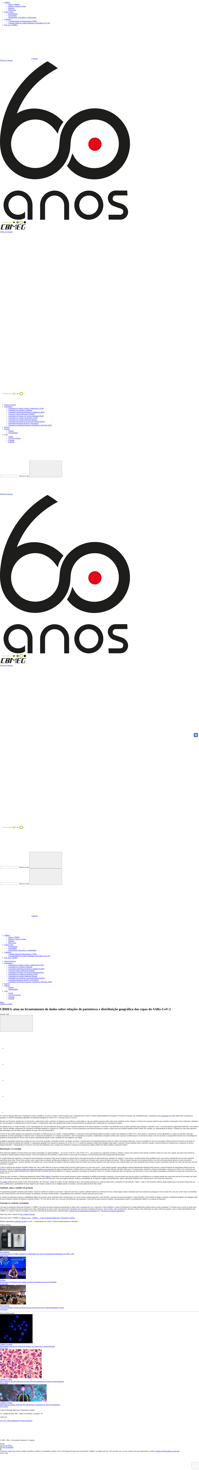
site (56, 1207)
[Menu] (15, 492)
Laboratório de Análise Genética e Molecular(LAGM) (26, 408)
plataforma (164, 1116)
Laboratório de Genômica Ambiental (20, 410)
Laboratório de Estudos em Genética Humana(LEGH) (26, 416)
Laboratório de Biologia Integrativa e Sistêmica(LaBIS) (26, 412)
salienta (47, 1176)
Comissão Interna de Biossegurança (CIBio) (22, 21)
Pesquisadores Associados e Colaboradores (22, 17)
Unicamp (11, 440)
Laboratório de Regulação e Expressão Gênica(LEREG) (26, 421)
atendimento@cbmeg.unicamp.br (21, 1421)
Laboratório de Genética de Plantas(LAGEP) (23, 418)
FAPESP (11, 442)
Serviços (7, 427)
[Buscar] (15, 851)
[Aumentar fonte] (16, 42)
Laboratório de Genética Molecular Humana (22, 420)
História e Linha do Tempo (17, 6)
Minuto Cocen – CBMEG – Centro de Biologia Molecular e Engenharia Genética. (48, 1218)
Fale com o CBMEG (11, 25)
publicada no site (20, 1221)
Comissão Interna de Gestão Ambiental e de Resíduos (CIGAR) (29, 23)
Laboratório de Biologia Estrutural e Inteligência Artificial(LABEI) (30, 425)
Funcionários (12, 15)
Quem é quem (8, 12)
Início (2, 1002)
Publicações (12, 10)
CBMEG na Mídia (6, 1004)
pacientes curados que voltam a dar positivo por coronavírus (34, 1169)
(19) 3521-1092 (5, 1421)
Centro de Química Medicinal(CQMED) (21, 414)
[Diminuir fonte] (47, 42)
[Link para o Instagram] (47, 460)
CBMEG (7, 2)
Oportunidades (13, 433)
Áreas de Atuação (10, 405)
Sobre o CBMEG (14, 4)
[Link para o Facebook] (16, 460)
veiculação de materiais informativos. (113, 1211)
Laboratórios (8, 406)
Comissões (7, 19)
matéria (5, 1182)
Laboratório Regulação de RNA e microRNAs (23, 423)
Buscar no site (24, 476)
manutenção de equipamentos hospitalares (83, 1211)
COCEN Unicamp (14, 438)
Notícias (7, 429)
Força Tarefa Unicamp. (27, 1214)
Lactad (10, 436)
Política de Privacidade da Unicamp (167, 1451)
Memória (11, 8)
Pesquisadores (13, 14)
